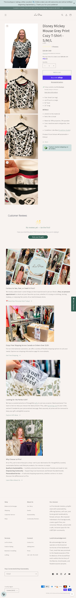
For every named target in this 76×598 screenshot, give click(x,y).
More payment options (57, 82)
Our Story (30, 506)
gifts (36, 403)
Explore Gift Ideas (12, 415)
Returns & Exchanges (11, 506)
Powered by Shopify (67, 593)
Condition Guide (64, 130)
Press (28, 551)
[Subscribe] (36, 574)
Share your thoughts (38, 237)
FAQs (6, 519)
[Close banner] (74, 3)
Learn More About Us (13, 480)
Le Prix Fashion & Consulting (55, 593)
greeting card (52, 406)
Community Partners (33, 519)
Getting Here (30, 546)
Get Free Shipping (12, 355)
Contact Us (30, 542)
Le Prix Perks (8, 542)
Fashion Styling (9, 546)
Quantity (45, 62)
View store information (51, 92)
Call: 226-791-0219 (32, 555)
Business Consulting (10, 551)
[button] (6, 15)
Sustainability (31, 514)
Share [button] (46, 142)
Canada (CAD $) (11, 590)
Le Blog (7, 555)
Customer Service (10, 514)
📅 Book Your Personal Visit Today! (18, 301)
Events (29, 510)
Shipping (45, 53)
